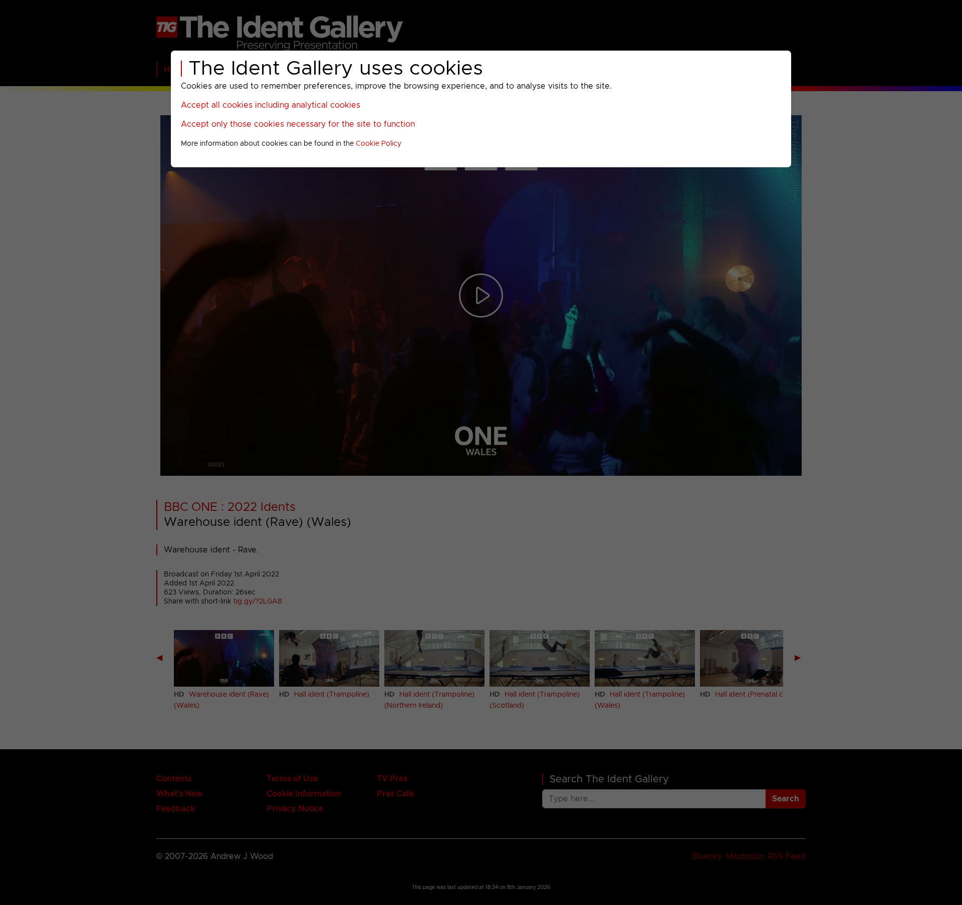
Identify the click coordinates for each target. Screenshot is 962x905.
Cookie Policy (378, 143)
